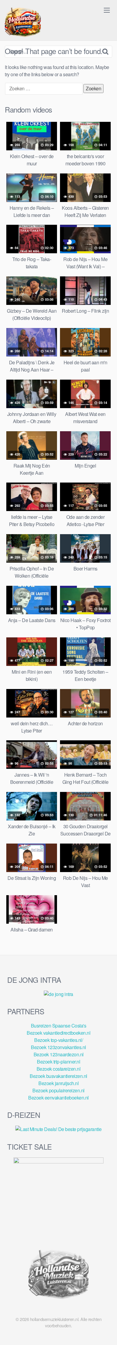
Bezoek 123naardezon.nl (59, 1054)
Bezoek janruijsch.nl (58, 1083)
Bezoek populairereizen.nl (58, 1090)
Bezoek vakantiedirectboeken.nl (58, 1032)
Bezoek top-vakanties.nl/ (58, 1040)
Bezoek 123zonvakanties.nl (58, 1047)
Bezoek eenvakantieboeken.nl (58, 1097)
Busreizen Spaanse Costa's (58, 1025)
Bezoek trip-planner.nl (58, 1061)
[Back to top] (106, 1332)
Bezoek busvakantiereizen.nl (58, 1076)
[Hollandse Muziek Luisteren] (23, 23)
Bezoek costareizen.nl (59, 1068)
